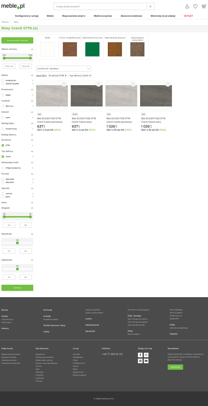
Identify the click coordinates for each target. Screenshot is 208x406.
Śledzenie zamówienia (10, 354)
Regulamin (40, 354)
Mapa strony (78, 372)
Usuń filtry (41, 75)
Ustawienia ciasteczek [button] (10, 363)
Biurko (4, 310)
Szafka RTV (174, 319)
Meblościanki (92, 325)
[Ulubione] (195, 6)
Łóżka (46, 331)
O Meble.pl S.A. (79, 363)
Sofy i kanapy (134, 315)
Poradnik (39, 375)
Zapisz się (175, 367)
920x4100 (19, 182)
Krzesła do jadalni (50, 319)
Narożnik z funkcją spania (138, 310)
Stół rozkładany (176, 310)
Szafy (172, 324)
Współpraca (78, 357)
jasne (19, 197)
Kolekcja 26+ (19, 80)
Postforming (19, 129)
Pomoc (39, 366)
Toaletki (174, 334)
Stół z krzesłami (176, 313)
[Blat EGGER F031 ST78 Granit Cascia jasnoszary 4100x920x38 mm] (121, 96)
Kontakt (76, 354)
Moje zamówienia (8, 357)
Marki (75, 369)
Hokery (5, 328)
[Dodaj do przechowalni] (64, 84)
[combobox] (63, 68)
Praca (75, 360)
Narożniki (90, 331)
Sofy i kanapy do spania (137, 322)
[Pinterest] (140, 361)
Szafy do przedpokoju (179, 328)
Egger (19, 95)
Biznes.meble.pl (79, 375)
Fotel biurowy (7, 319)
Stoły (130, 331)
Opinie (75, 366)
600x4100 (19, 179)
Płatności (40, 372)
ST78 (19, 145)
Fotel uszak (6, 322)
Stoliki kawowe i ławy (54, 325)
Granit (19, 156)
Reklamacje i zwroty (44, 360)
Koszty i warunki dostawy (46, 363)
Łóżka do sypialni (92, 310)
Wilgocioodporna (19, 168)
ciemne (19, 193)
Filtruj (17, 288)
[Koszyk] (204, 6)
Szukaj (150, 6)
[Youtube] (146, 361)
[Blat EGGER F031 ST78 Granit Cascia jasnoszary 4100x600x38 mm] (52, 96)
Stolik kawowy (176, 316)
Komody (47, 310)
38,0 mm (19, 106)
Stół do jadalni (134, 334)
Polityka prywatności (45, 357)
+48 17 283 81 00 (112, 354)
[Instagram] (146, 355)
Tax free (39, 381)
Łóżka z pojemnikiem (94, 313)
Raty (38, 369)
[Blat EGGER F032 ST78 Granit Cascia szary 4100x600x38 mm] (87, 96)
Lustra (88, 318)
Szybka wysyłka (19, 83)
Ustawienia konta (8, 360)
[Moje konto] (187, 6)
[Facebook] (140, 355)
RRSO (57, 130)
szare (19, 117)
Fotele (4, 316)
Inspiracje (40, 378)
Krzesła (47, 316)
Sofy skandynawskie (136, 325)
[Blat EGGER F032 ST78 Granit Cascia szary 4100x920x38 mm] (156, 96)
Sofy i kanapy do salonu (138, 319)
